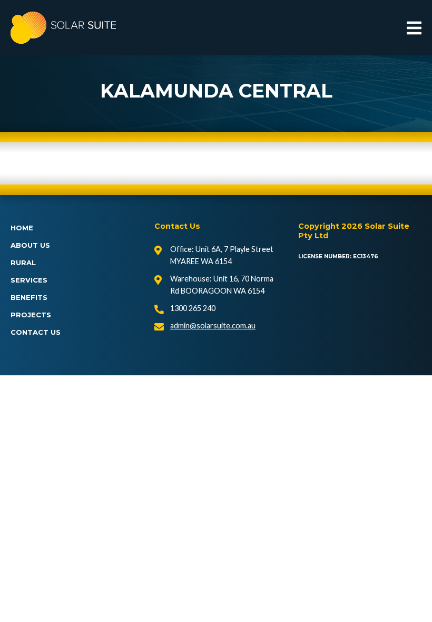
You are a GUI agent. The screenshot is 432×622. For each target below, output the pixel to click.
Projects (31, 314)
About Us (30, 245)
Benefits (29, 297)
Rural (23, 262)
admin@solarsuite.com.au (213, 325)
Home (22, 227)
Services (29, 280)
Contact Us (36, 332)
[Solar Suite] (63, 28)
